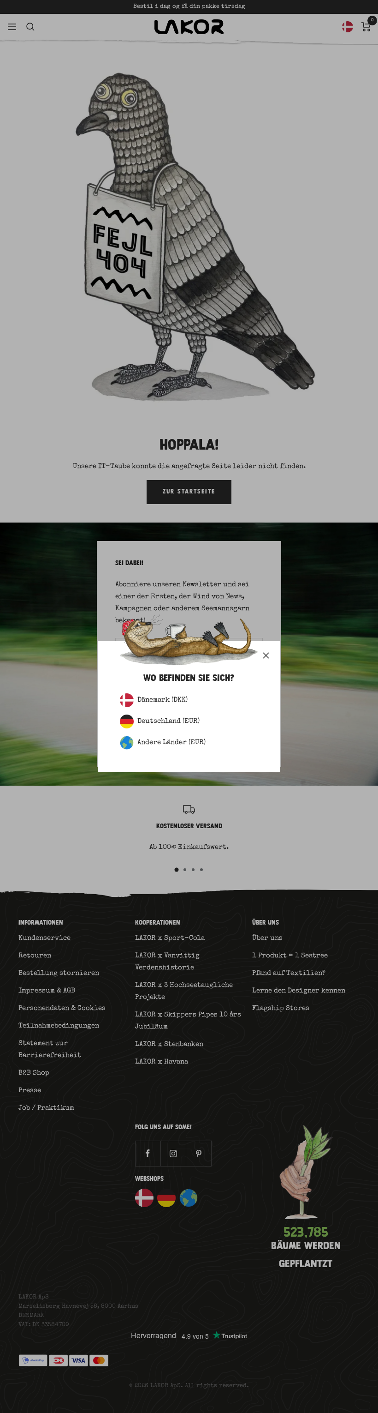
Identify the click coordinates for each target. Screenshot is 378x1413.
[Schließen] (266, 655)
